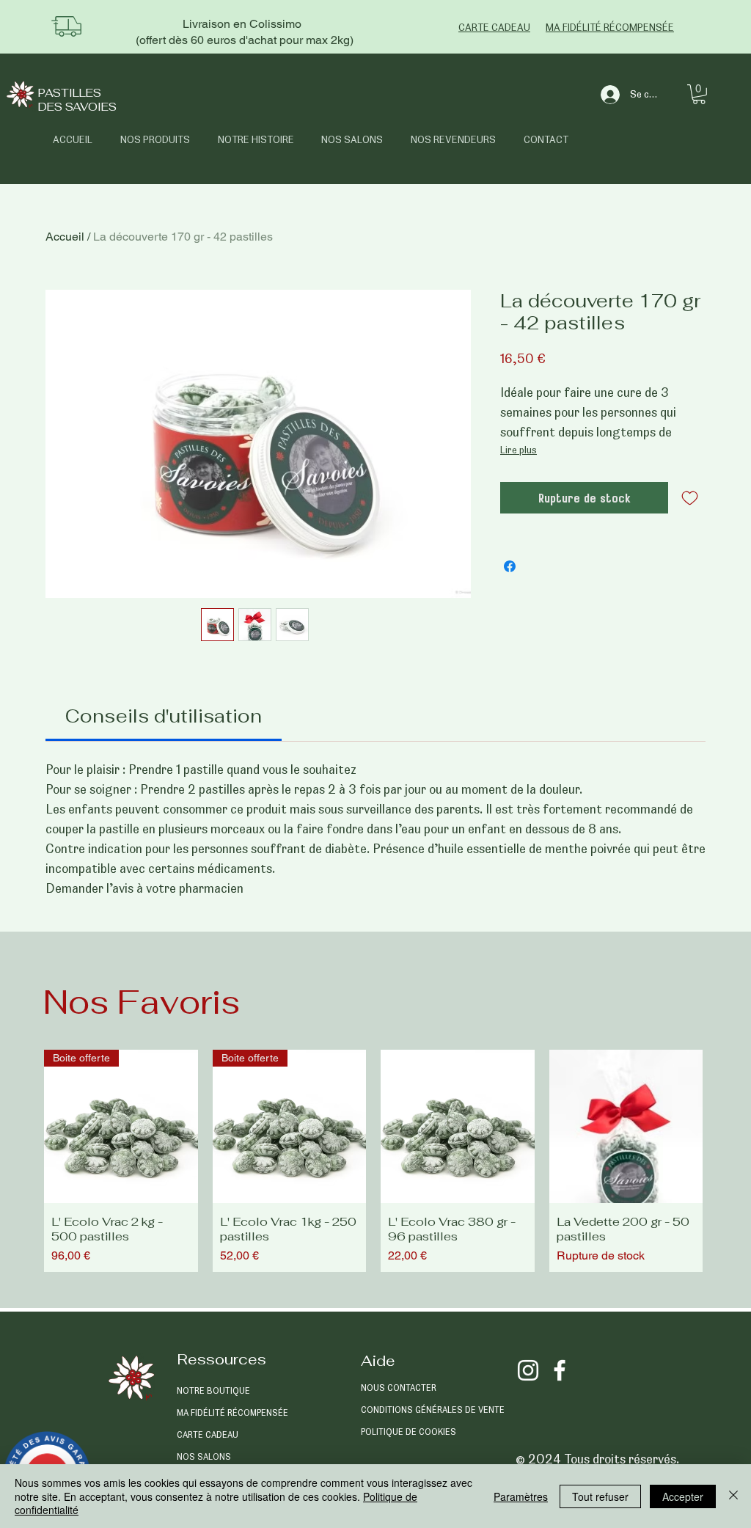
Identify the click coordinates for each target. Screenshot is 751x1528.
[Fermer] (733, 1496)
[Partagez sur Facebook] (510, 566)
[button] (699, 94)
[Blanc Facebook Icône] (560, 1370)
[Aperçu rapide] (458, 1127)
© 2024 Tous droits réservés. (597, 1458)
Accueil (64, 237)
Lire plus (518, 449)
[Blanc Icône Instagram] (528, 1370)
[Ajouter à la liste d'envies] (690, 497)
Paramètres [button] (521, 1496)
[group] (373, 1161)
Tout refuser (600, 1496)
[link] (163, 716)
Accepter (682, 1496)
